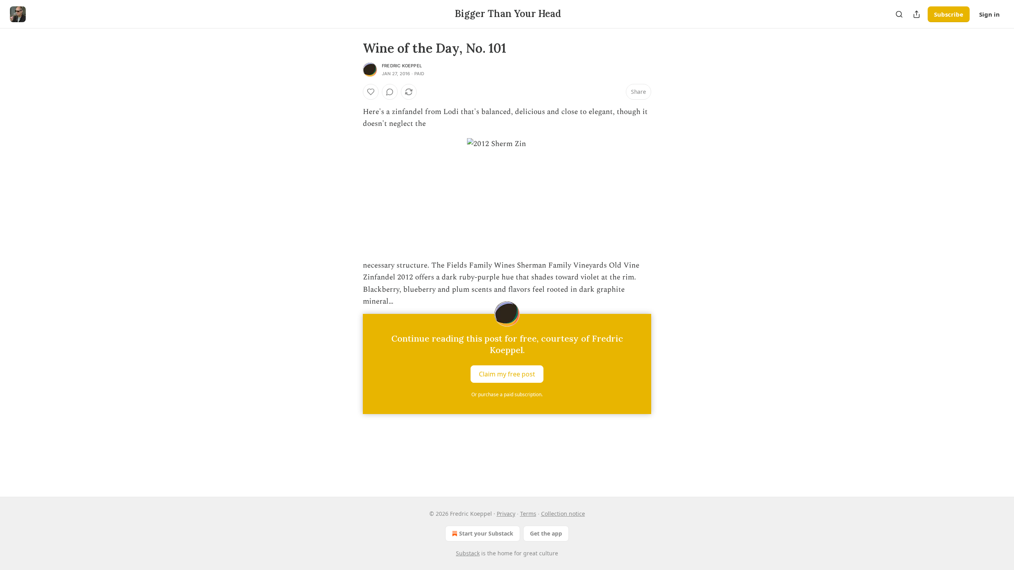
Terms (528, 513)
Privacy (506, 513)
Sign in (989, 14)
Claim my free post (507, 374)
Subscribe (948, 14)
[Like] (371, 92)
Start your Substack (486, 533)
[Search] (899, 14)
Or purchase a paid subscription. (507, 394)
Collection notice (563, 513)
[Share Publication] (916, 14)
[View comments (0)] (390, 92)
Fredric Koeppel (402, 65)
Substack (468, 553)
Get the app (546, 533)
